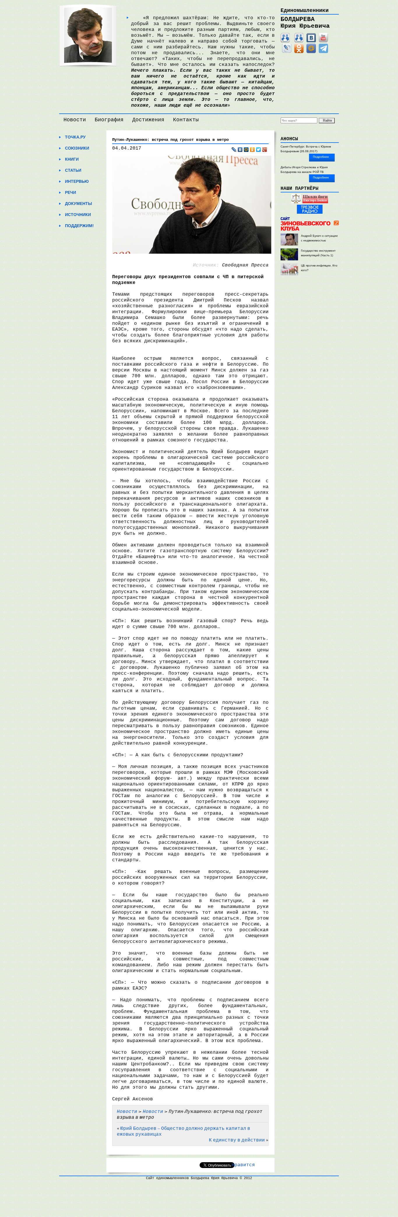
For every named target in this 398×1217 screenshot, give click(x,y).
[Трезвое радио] (310, 212)
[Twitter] (259, 149)
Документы (78, 203)
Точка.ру (75, 137)
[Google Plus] (265, 149)
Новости (75, 120)
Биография (109, 120)
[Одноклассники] (299, 52)
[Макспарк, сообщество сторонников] (299, 41)
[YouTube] (323, 41)
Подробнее (321, 156)
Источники (78, 214)
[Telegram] (323, 52)
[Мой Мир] (311, 52)
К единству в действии (237, 1140)
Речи (70, 192)
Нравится (243, 1165)
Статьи (73, 170)
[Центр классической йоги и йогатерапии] (315, 202)
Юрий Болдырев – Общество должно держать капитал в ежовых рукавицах (183, 1131)
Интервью (77, 181)
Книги (72, 159)
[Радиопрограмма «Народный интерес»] (296, 202)
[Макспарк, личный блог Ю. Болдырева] (285, 41)
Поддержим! (79, 225)
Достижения (148, 120)
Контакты (186, 120)
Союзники (77, 148)
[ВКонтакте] (311, 41)
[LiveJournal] (286, 52)
